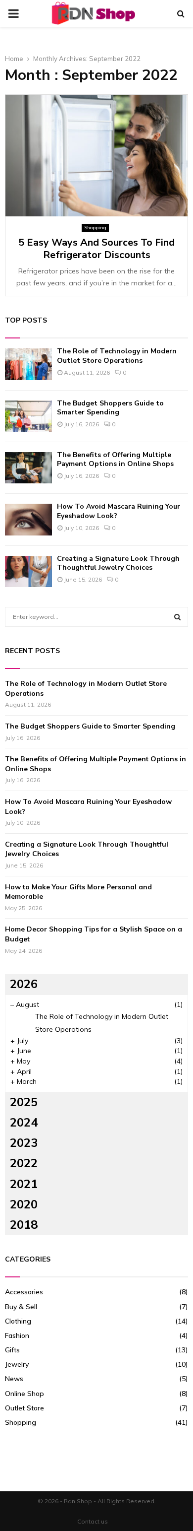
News (14, 1378)
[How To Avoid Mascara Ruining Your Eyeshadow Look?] (28, 519)
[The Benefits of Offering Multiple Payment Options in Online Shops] (28, 467)
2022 (24, 1163)
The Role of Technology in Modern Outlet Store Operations (117, 355)
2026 (24, 984)
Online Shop (24, 1393)
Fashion (17, 1335)
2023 (24, 1143)
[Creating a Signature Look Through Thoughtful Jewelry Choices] (28, 571)
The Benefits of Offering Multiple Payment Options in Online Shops (115, 459)
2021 (24, 1184)
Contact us (92, 1521)
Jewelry (17, 1364)
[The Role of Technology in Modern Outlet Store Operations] (28, 364)
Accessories (24, 1291)
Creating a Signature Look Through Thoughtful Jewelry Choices (118, 563)
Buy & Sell (21, 1306)
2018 (24, 1225)
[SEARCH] (177, 617)
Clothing (18, 1321)
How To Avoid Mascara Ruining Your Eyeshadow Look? (118, 511)
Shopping (95, 227)
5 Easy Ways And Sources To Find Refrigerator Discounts (96, 249)
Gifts (12, 1349)
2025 (24, 1102)
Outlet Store (24, 1407)
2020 (24, 1204)
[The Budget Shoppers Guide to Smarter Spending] (28, 416)
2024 (24, 1123)
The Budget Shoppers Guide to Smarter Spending (110, 408)
